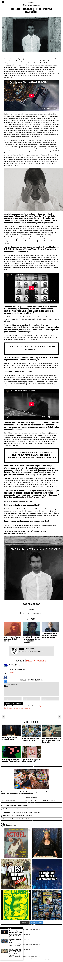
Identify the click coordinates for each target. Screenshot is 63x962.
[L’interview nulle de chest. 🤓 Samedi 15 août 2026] (16, 874)
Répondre (11, 672)
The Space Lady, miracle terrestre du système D (9, 738)
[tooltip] (24, 604)
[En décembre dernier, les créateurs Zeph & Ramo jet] (47, 905)
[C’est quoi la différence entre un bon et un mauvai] (47, 874)
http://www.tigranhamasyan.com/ (15, 533)
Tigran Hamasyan (37, 613)
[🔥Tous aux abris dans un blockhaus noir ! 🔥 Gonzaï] (16, 905)
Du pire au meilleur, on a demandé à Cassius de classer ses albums (50, 635)
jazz (29, 613)
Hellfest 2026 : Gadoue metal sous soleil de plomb (17, 939)
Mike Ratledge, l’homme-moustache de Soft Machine (12, 639)
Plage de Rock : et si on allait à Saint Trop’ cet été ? (31, 760)
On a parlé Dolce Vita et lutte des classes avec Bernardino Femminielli (51, 740)
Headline (24, 613)
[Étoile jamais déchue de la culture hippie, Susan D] (47, 843)
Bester (30, 5)
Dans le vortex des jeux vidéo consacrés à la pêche (31, 739)
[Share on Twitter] (5, 682)
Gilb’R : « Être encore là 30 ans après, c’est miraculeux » (11, 760)
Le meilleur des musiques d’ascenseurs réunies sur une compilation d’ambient (31, 640)
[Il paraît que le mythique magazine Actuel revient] (16, 843)
